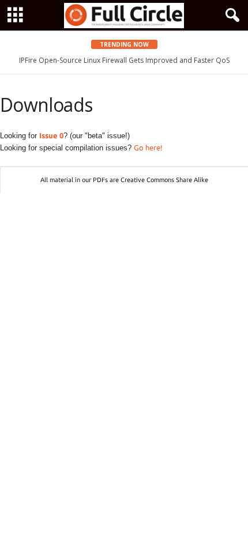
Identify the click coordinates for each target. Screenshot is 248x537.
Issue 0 (51, 135)
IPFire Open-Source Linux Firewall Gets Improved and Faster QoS (124, 60)
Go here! (148, 147)
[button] (230, 15)
